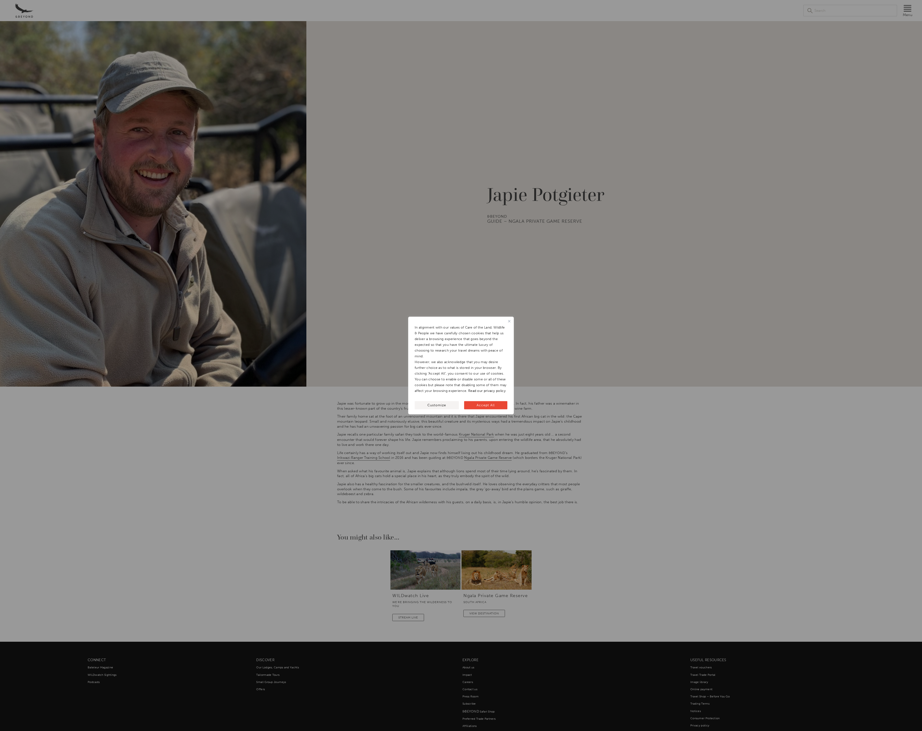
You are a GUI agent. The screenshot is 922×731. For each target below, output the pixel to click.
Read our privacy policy (487, 391)
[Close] (509, 321)
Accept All (486, 405)
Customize (436, 405)
